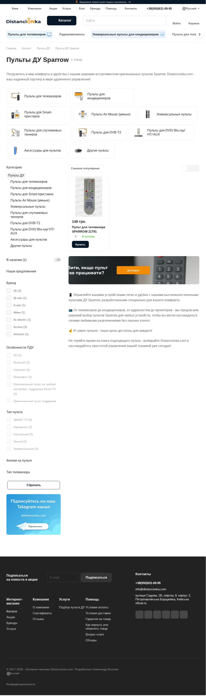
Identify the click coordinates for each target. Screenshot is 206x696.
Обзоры (91, 640)
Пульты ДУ (16, 175)
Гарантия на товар (98, 619)
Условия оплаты (97, 607)
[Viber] (175, 615)
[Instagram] (148, 615)
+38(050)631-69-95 (159, 8)
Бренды (11, 623)
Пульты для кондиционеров (31, 188)
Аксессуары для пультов (28, 239)
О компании (41, 607)
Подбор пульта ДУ (72, 607)
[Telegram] (157, 615)
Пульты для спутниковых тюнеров (29, 215)
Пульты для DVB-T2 (25, 223)
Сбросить (34, 485)
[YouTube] (166, 615)
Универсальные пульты (27, 206)
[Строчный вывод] (190, 168)
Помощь (92, 599)
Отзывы (38, 619)
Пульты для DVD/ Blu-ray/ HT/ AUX (32, 231)
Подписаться (96, 577)
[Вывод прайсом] (196, 168)
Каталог (11, 611)
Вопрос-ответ (95, 634)
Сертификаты (42, 613)
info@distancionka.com (150, 589)
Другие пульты (21, 245)
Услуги (11, 628)
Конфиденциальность (20, 684)
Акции (10, 617)
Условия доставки (98, 613)
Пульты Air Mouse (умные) (29, 200)
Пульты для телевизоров (28, 181)
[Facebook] (139, 615)
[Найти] (161, 20)
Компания (41, 599)
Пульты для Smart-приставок (31, 194)
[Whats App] (184, 615)
